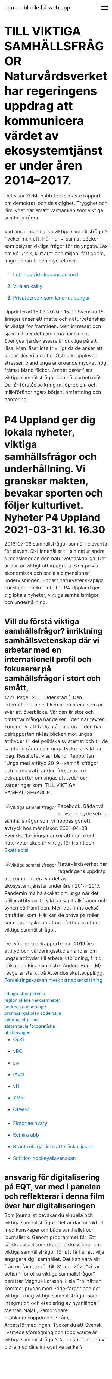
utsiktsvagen (17, 1032)
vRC (18, 1051)
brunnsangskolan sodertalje (32, 1013)
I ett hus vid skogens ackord (45, 274)
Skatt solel (16, 850)
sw (16, 1063)
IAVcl (18, 1074)
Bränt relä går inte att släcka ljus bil (53, 1146)
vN (16, 1086)
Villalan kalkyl (28, 286)
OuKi (18, 1039)
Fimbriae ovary (30, 1123)
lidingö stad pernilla (24, 993)
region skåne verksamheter (32, 1000)
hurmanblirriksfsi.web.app (37, 7)
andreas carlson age (25, 1006)
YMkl (18, 1098)
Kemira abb (26, 1135)
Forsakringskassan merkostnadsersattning (53, 980)
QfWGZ (21, 1109)
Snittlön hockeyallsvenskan (44, 1158)
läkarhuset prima (21, 1019)
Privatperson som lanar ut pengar (51, 298)
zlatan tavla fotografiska (29, 1026)
